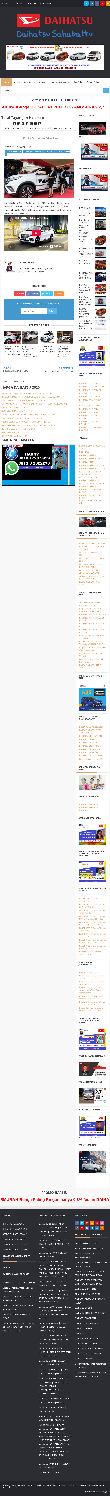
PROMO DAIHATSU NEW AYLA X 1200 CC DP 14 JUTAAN (26, 422)
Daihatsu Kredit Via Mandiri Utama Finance (91, 953)
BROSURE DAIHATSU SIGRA (15, 1249)
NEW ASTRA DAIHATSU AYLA (14, 407)
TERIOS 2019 (90, 1243)
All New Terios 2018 (13, 151)
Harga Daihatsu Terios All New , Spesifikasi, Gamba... (92, 648)
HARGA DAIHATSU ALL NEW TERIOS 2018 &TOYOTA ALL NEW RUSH (31, 397)
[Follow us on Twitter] (86, 3)
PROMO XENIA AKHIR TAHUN (88, 1294)
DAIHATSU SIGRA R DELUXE (91, 755)
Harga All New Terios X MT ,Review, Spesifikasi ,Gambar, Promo (29, 351)
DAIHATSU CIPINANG (84, 1358)
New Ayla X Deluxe (87, 393)
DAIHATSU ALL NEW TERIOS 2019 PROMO (85, 275)
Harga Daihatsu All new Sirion (92, 543)
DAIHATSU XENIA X (87, 455)
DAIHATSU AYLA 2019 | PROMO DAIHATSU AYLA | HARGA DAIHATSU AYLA (34, 404)
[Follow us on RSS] (92, 1223)
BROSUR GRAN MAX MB (13, 1239)
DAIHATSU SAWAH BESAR (86, 1338)
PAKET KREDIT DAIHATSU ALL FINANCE (90, 899)
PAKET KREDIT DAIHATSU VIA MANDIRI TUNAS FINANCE (92, 923)
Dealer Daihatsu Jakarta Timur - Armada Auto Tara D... (92, 1003)
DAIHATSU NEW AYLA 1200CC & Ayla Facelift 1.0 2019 (86, 252)
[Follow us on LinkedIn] (97, 1228)
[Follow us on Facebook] (97, 3)
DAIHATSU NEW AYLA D (89, 383)
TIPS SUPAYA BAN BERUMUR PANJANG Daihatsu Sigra (86, 325)
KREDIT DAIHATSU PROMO (15, 1234)
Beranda (6, 1267)
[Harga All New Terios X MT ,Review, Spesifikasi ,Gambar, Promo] (30, 337)
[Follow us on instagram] (92, 3)
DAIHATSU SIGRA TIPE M (90, 742)
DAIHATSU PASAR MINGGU (87, 1323)
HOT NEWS (84, 452)
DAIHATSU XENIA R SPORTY (91, 465)
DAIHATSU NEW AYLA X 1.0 (91, 396)
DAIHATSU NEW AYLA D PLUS (92, 386)
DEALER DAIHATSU (87, 972)
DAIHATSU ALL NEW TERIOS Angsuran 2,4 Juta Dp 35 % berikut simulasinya (64, 351)
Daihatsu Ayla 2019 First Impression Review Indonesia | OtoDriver (85, 226)
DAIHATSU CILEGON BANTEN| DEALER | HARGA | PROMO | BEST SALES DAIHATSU (54, 1244)
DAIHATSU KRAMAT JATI (86, 1343)
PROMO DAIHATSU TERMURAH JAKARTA (84, 313)
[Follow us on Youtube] (97, 1223)
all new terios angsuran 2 (33, 151)
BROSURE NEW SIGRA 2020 (91, 727)
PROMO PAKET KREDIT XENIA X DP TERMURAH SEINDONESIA (29, 414)
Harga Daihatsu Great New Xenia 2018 (18, 429)
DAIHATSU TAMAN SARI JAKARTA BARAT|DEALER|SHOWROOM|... (91, 499)
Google (20, 293)
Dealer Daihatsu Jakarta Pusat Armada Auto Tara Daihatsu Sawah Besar (92, 990)
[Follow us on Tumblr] (92, 1228)
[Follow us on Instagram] (87, 1228)
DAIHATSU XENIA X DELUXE (91, 458)
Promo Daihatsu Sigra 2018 (91, 759)
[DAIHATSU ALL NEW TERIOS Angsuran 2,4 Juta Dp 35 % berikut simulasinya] (65, 337)
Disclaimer (46, 3)
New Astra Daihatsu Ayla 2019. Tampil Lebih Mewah (85, 301)
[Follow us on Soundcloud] (102, 1228)
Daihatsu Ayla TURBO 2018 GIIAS (15, 371)
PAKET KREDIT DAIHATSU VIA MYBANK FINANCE (92, 947)
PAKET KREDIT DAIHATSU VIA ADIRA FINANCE (92, 929)
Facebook (33, 293)
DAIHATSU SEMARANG (89, 804)
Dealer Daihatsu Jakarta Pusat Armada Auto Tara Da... (92, 997)
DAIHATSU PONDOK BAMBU (88, 1353)
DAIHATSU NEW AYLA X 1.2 (91, 409)
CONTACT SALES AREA (49, 1472)
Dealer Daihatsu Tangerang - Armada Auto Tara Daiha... (91, 1009)
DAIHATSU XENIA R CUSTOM (14, 436)
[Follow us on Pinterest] (82, 1228)
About (7, 3)
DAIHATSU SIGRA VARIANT (91, 736)
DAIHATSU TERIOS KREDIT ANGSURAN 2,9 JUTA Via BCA (26, 393)
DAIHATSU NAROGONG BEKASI (89, 1348)
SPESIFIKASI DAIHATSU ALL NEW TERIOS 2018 (91, 604)
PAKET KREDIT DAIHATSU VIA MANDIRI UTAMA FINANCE (92, 917)
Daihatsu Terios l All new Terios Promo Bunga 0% (47, 349)
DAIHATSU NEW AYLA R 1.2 (91, 412)
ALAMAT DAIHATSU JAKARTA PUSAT (19, 1282)
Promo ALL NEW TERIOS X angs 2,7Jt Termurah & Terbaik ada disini (12, 350)
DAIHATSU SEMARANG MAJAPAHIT (89, 808)
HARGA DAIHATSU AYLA (89, 405)
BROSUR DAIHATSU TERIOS (15, 1244)
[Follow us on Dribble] (102, 1223)
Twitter (47, 293)
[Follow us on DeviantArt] (77, 1228)
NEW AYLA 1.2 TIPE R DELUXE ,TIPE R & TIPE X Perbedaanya (86, 212)
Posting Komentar (14, 381)
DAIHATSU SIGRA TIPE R (90, 752)
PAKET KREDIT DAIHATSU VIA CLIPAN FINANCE (92, 905)
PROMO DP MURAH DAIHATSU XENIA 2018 (89, 479)
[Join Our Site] (108, 3)
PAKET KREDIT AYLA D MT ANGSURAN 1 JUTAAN (23, 400)
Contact (32, 3)
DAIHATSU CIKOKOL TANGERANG (90, 1313)
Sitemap (19, 3)
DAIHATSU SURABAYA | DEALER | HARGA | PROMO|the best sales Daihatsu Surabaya (54, 1327)
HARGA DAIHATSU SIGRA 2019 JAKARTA (90, 731)
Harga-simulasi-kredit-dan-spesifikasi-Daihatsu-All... (90, 610)
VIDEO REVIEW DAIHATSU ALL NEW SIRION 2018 (92, 577)
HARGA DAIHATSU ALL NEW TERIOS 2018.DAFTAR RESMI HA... (28, 425)
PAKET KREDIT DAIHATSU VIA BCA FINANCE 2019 (92, 941)
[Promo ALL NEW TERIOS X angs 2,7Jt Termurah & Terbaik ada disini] (12, 337)
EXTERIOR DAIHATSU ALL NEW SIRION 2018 (90, 565)
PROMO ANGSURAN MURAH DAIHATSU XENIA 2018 (91, 484)
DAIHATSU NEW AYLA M (90, 390)
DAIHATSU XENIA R (87, 462)
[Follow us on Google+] (102, 3)
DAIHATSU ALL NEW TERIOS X (92, 614)
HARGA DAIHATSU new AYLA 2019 (16, 411)
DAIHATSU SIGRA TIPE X (90, 746)
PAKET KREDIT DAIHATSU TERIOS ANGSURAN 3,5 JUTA (92, 642)
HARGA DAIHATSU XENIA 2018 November (90, 473)
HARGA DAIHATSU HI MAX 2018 (15, 432)
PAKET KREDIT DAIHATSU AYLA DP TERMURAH (22, 418)
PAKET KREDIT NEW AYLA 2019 (86, 262)
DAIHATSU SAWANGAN (85, 1318)
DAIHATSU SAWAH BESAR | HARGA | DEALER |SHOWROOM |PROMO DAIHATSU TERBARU (19, 1327)
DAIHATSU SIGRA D (87, 739)
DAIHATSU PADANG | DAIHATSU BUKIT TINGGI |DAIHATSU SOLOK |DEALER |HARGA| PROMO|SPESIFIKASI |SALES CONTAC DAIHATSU (54, 1386)
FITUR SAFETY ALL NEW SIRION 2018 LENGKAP (89, 571)
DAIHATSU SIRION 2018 (85, 1289)
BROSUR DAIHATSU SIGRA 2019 (89, 1248)
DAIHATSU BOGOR (83, 1308)
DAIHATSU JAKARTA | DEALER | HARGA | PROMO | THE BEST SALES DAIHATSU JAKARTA (55, 1352)
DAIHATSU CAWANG (84, 1328)
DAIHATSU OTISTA (83, 1333)
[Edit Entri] (29, 146)
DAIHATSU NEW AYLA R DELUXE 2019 (86, 239)
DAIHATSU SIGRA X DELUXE (91, 749)
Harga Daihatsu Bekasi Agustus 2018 (59, 371)
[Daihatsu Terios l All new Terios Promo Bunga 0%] (47, 337)
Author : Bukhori (27, 262)
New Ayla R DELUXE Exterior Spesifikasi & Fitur (86, 289)
